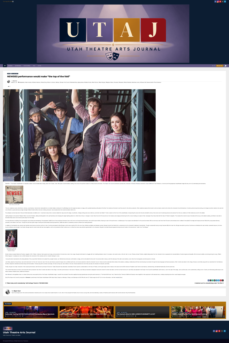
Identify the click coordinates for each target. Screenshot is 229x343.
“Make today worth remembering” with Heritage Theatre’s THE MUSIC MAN (27, 283)
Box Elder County (64, 312)
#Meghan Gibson (109, 82)
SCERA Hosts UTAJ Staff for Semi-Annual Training (189, 314)
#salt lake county (136, 82)
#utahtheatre (175, 312)
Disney (133, 183)
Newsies (138, 183)
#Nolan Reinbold (127, 82)
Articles (180, 312)
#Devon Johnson (51, 82)
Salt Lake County (15, 73)
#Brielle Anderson (36, 82)
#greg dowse (81, 82)
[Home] (5, 65)
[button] (214, 65)
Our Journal (27, 65)
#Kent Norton (95, 82)
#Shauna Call (143, 82)
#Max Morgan (102, 82)
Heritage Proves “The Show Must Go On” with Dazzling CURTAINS (84, 314)
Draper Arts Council (109, 183)
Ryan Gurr (15, 80)
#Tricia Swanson (157, 82)
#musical (116, 82)
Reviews (10, 65)
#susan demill (150, 82)
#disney (57, 82)
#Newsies (121, 82)
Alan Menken (8, 274)
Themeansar (25, 340)
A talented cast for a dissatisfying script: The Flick (208, 283)
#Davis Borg (44, 82)
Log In (39, 65)
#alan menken (28, 82)
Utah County (186, 312)
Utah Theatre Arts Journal (19, 332)
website (117, 277)
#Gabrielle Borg (73, 82)
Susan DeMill (149, 183)
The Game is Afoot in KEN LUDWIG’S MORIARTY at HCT (136, 314)
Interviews (18, 65)
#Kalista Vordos (87, 82)
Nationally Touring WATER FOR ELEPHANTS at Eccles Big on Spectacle (29, 314)
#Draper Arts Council (65, 82)
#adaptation (22, 82)
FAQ (34, 65)
